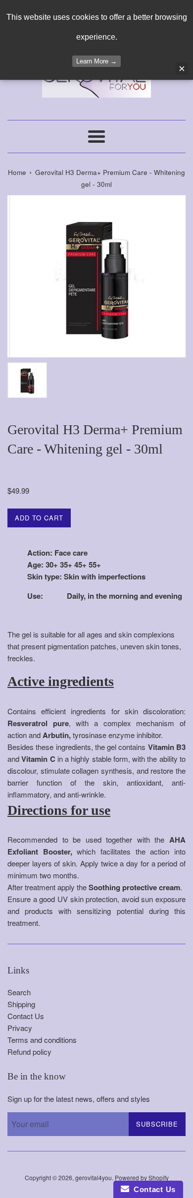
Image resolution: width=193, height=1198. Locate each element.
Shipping (21, 1004)
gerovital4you (93, 1177)
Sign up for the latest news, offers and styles (78, 1098)
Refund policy (29, 1051)
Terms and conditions (42, 1039)
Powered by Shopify (142, 1177)
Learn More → (96, 61)
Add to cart (39, 517)
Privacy (19, 1028)
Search (19, 992)
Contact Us (25, 1016)
